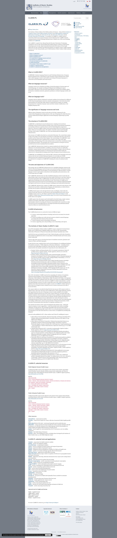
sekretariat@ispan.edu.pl (80, 519)
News (41, 12)
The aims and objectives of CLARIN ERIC (38, 61)
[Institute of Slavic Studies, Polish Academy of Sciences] (39, 7)
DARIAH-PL (77, 45)
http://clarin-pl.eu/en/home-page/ (45, 195)
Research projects (78, 33)
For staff (77, 25)
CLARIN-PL (58, 283)
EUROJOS (77, 48)
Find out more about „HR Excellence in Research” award (33, 529)
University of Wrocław (58, 35)
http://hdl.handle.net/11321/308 (35, 374)
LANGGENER (77, 47)
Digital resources (71, 12)
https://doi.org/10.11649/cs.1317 (43, 348)
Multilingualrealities (79, 50)
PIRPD (76, 41)
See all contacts (79, 522)
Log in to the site (78, 27)
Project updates (78, 43)
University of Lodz (46, 35)
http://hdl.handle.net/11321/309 (35, 398)
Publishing (78, 12)
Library (83, 12)
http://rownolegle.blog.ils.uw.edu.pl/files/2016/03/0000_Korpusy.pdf (47, 272)
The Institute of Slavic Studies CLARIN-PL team (40, 64)
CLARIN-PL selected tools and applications (39, 66)
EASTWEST (77, 38)
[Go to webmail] (78, 1)
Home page (77, 22)
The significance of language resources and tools (40, 58)
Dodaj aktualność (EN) (79, 26)
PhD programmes (52, 12)
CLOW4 (76, 46)
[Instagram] (82, 1)
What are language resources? (36, 55)
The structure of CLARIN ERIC (36, 59)
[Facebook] (80, 1)
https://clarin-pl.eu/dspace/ (59, 193)
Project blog (77, 42)
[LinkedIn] (84, 1)
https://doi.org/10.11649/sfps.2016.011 (42, 259)
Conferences (77, 34)
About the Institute (34, 12)
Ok (47, 535)
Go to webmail (78, 23)
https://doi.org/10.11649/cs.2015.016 (39, 253)
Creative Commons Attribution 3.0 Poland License (70, 534)
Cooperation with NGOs (79, 52)
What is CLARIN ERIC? (35, 53)
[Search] (87, 18)
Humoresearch (78, 51)
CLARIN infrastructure (34, 62)
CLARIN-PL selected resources (37, 65)
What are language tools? (35, 56)
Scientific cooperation (62, 12)
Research (45, 12)
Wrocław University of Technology (36, 36)
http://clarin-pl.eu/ (34, 29)
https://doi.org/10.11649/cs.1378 (51, 330)
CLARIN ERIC (37, 40)
